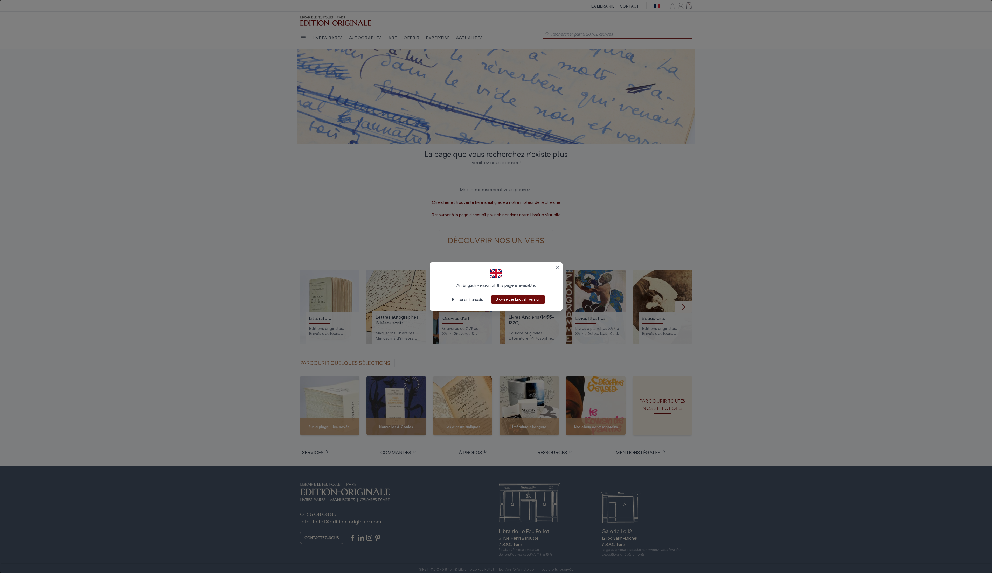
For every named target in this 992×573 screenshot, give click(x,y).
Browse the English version (518, 299)
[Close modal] (557, 267)
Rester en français (467, 299)
